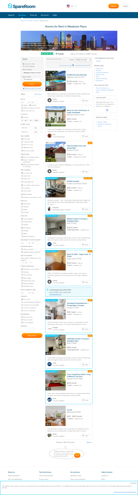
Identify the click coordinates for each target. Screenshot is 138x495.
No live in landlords (29, 310)
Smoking (26, 272)
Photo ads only (27, 317)
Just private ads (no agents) (32, 302)
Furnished (26, 188)
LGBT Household (28, 249)
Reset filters (37, 94)
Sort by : (72, 59)
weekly (25, 105)
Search (11, 15)
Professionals (27, 221)
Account (45, 15)
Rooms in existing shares (31, 157)
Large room (26, 176)
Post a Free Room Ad (102, 88)
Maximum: (25, 132)
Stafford (98, 61)
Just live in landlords (29, 308)
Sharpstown (99, 80)
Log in (125, 6)
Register (114, 6)
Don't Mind (26, 204)
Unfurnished (27, 191)
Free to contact (27, 320)
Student (25, 224)
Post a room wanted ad (77, 479)
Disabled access (28, 286)
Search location (27, 69)
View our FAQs (102, 122)
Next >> (90, 442)
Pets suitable (27, 278)
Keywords (24, 326)
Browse (22, 15)
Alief (97, 76)
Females (25, 206)
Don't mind (26, 299)
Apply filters (32, 336)
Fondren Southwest (102, 72)
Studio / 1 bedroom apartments (29, 161)
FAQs (103, 479)
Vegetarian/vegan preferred (31, 252)
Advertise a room (75, 475)
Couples (25, 212)
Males (25, 209)
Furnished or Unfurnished (31, 185)
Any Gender (27, 228)
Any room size (27, 173)
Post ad (33, 15)
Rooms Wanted (29, 66)
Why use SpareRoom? (15, 479)
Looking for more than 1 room (32, 197)
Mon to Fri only (28, 144)
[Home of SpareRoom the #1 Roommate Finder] (21, 6)
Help (55, 15)
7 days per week (28, 142)
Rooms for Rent (30, 64)
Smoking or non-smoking (31, 269)
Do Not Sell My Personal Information (125, 492)
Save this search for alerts (33, 88)
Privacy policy (43, 479)
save (77, 455)
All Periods (26, 139)
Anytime (25, 117)
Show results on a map (65, 65)
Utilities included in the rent (31, 108)
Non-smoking (27, 275)
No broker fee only (29, 111)
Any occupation (28, 219)
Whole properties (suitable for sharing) (31, 165)
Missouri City (100, 74)
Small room (26, 178)
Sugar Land (99, 68)
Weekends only (28, 147)
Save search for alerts (81, 65)
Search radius (26, 77)
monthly (33, 105)
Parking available (28, 283)
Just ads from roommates (31, 305)
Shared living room (29, 281)
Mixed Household (28, 236)
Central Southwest (101, 78)
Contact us (104, 475)
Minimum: (25, 128)
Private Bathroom (28, 182)
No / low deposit (28, 322)
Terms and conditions (46, 475)
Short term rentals (28, 151)
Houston (98, 70)
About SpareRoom (14, 475)
